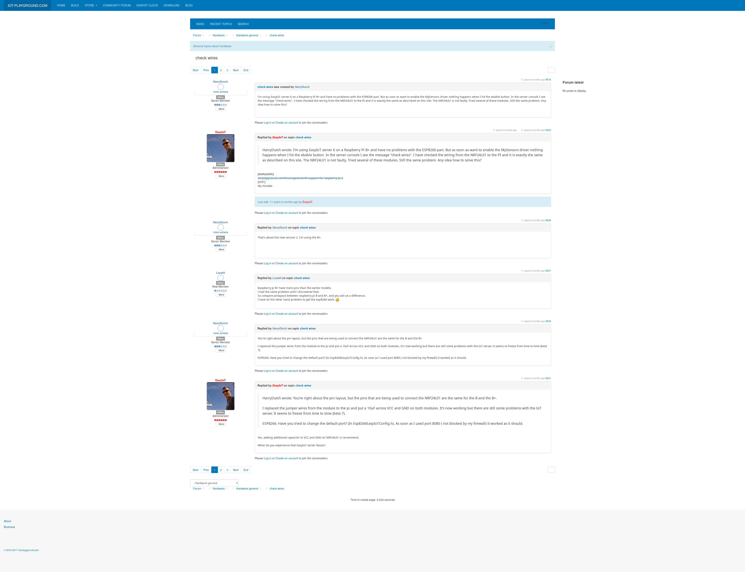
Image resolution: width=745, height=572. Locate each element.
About (7, 521)
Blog (189, 5)
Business (9, 527)
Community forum (117, 5)
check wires (265, 87)
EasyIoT (220, 132)
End (245, 70)
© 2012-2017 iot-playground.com (21, 550)
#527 (548, 270)
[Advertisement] (33, 76)
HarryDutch (220, 81)
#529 (548, 321)
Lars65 (220, 273)
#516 (548, 79)
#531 (548, 378)
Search (243, 24)
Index (200, 24)
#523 (548, 130)
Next (236, 70)
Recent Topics (221, 24)
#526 (548, 220)
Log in (267, 122)
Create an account (286, 122)
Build (75, 5)
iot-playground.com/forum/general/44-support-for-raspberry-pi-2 (300, 178)
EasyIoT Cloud (147, 5)
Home (61, 5)
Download (171, 5)
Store (90, 5)
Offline (220, 97)
